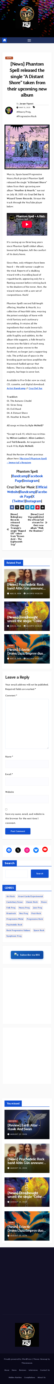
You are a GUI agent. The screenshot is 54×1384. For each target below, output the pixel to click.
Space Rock (39, 930)
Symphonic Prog (13, 936)
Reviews (13, 1121)
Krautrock (11, 913)
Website (9, 792)
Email (9, 774)
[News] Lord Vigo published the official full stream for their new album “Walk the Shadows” (36, 522)
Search (10, 863)
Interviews (33, 1370)
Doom (44, 902)
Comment (11, 695)
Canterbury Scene (14, 902)
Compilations (29, 1377)
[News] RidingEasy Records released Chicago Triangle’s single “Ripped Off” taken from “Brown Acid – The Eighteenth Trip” (18, 529)
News (9, 58)
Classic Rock (32, 902)
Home (6, 1370)
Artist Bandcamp (16, 388)
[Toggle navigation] (29, 40)
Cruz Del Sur (35, 388)
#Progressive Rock (26, 116)
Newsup (43, 1359)
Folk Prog (10, 907)
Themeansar (26, 1363)
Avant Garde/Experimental (30, 896)
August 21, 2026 (18, 1134)
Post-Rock (36, 913)
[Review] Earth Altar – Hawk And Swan (24, 1127)
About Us (42, 1377)
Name (9, 756)
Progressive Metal (14, 919)
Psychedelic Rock (14, 924)
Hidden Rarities (15, 1377)
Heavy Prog (24, 907)
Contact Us (45, 1370)
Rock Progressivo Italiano (18, 930)
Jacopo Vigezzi (26, 103)
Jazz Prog (37, 907)
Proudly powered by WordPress (18, 1359)
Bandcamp (20, 476)
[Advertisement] (27, 996)
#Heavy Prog (23, 111)
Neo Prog (23, 913)
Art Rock (10, 896)
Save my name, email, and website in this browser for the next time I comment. (24, 818)
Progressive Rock (35, 919)
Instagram (30, 480)
